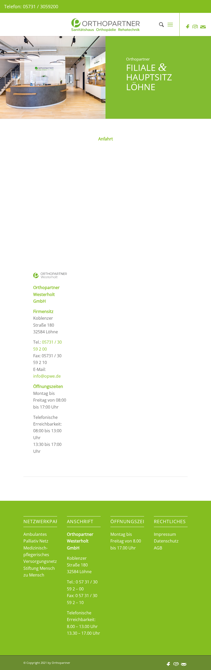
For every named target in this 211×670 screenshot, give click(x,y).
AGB (158, 548)
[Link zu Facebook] (187, 27)
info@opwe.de (47, 376)
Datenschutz (166, 541)
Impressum (165, 534)
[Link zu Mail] (203, 27)
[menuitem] (159, 24)
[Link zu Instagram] (195, 27)
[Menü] (170, 24)
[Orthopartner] (105, 24)
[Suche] (159, 24)
